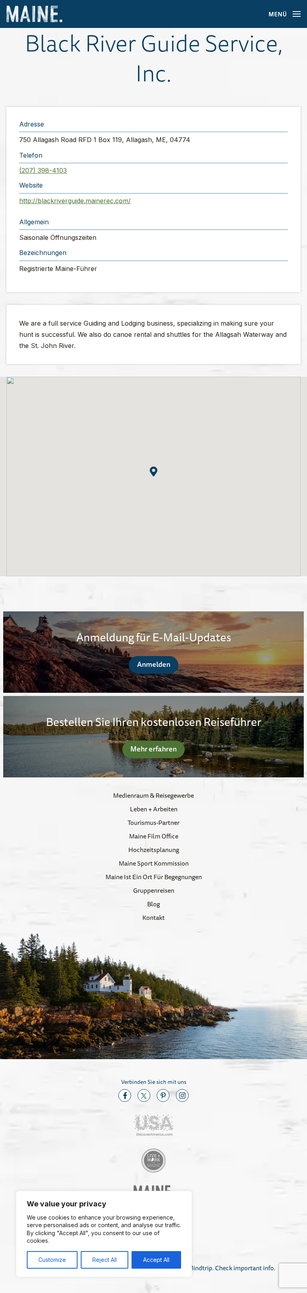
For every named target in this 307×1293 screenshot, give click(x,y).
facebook (124, 1095)
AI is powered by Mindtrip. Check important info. (208, 1268)
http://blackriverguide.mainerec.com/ (75, 201)
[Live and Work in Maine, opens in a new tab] (153, 1160)
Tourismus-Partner (153, 822)
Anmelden (153, 664)
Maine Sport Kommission (154, 863)
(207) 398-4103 (43, 170)
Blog (153, 904)
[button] (153, 471)
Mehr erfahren (153, 748)
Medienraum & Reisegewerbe (153, 795)
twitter (144, 1095)
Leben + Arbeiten (153, 809)
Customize (52, 1259)
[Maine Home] (34, 14)
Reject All (104, 1259)
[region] (104, 1234)
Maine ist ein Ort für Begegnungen (154, 877)
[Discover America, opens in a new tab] (153, 1125)
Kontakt (153, 917)
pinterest (163, 1095)
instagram (182, 1095)
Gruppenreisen (153, 890)
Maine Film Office (153, 836)
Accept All (156, 1259)
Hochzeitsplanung (153, 849)
